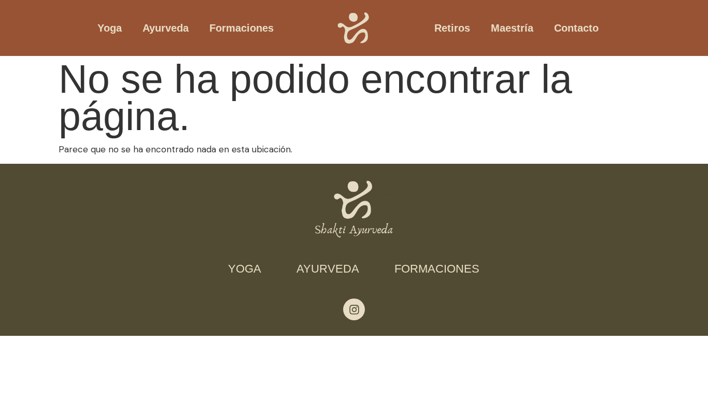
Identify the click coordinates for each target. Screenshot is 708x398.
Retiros (452, 28)
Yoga (109, 28)
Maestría (512, 28)
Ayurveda (166, 28)
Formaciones (241, 28)
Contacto (576, 28)
